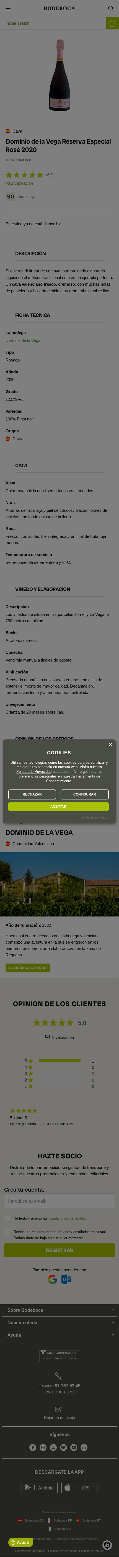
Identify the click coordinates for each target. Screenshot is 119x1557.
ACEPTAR (58, 807)
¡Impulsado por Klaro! (93, 817)
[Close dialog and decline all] (110, 745)
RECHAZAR (32, 794)
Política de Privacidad (33, 772)
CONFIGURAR (84, 794)
